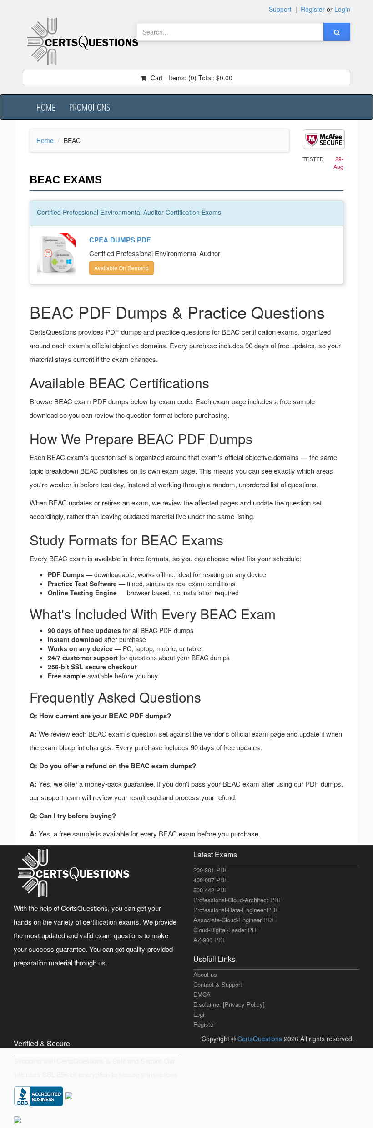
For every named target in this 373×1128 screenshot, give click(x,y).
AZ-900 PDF (209, 939)
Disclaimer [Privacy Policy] (229, 1004)
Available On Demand (121, 268)
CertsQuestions (260, 1038)
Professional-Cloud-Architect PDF (237, 899)
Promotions (89, 107)
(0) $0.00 (190, 77)
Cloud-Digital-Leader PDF (226, 929)
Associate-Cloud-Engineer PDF (234, 919)
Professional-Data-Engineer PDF (236, 909)
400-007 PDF (210, 880)
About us (205, 974)
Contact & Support (217, 984)
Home (45, 107)
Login (200, 1014)
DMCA (202, 994)
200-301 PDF (210, 870)
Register (204, 1024)
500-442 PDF (210, 890)
